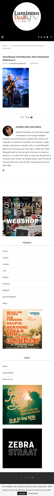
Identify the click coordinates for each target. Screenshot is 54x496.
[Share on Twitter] (28, 117)
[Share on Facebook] (26, 117)
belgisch (6, 290)
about (5, 303)
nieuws (5, 258)
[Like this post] (23, 117)
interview (6, 284)
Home (5, 46)
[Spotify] (47, 37)
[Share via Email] (31, 117)
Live (4, 271)
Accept (22, 493)
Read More (33, 493)
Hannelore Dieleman (18, 63)
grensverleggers (9, 297)
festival (5, 277)
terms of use (8, 379)
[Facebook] (38, 37)
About (5, 366)
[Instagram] (44, 37)
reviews (6, 264)
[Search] (51, 37)
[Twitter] (41, 37)
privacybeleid (8, 373)
